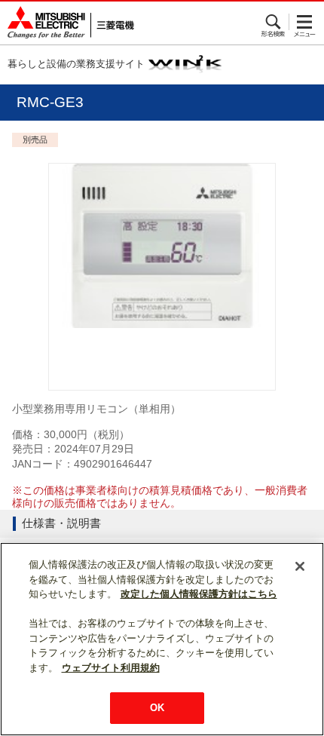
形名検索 (273, 21)
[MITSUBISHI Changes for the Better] (67, 23)
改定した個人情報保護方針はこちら (199, 594)
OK (157, 707)
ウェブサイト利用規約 (111, 667)
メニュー (304, 21)
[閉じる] (299, 566)
